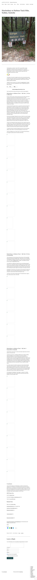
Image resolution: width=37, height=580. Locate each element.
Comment (8, 547)
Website (8, 552)
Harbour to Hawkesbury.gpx (15, 497)
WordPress (21, 571)
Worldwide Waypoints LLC (11, 506)
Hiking (32, 568)
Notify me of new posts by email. (13, 555)
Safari (31, 571)
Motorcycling (33, 569)
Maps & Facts (16, 260)
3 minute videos (13, 504)
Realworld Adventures (13, 2)
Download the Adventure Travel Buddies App (13, 521)
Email (8, 550)
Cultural (32, 566)
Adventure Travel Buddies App (11, 508)
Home (8, 524)
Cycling (32, 567)
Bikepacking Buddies (10, 510)
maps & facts (24, 82)
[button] (18, 139)
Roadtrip (32, 570)
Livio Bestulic (5, 571)
